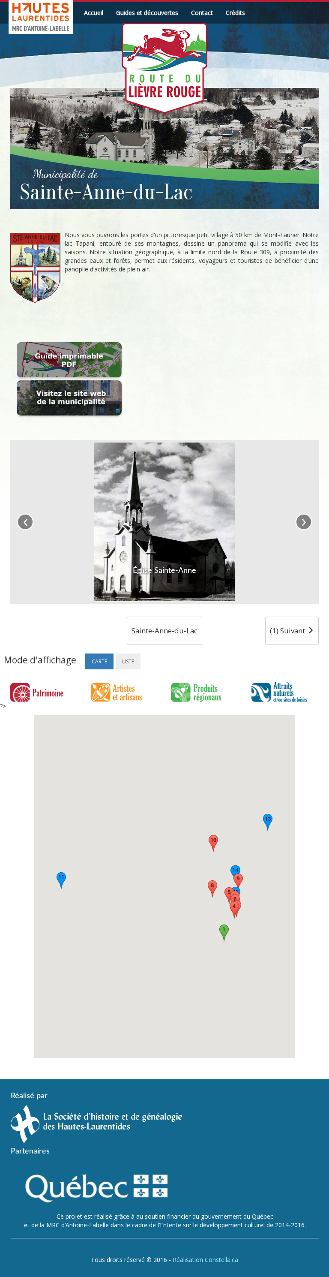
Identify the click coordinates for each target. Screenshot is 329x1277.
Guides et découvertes (147, 13)
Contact (202, 13)
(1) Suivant (288, 630)
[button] (224, 933)
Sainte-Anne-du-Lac (164, 630)
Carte (99, 661)
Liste (128, 661)
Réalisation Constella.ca (205, 1260)
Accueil (93, 13)
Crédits (235, 13)
